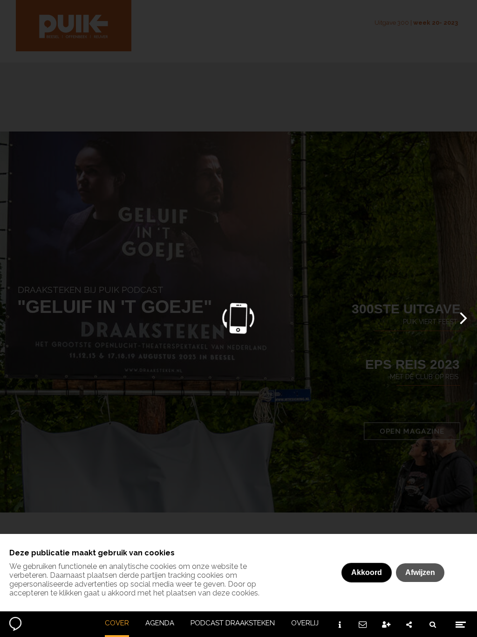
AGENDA (159, 623)
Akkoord (366, 572)
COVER (117, 623)
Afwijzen (420, 572)
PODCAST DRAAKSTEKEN (233, 623)
